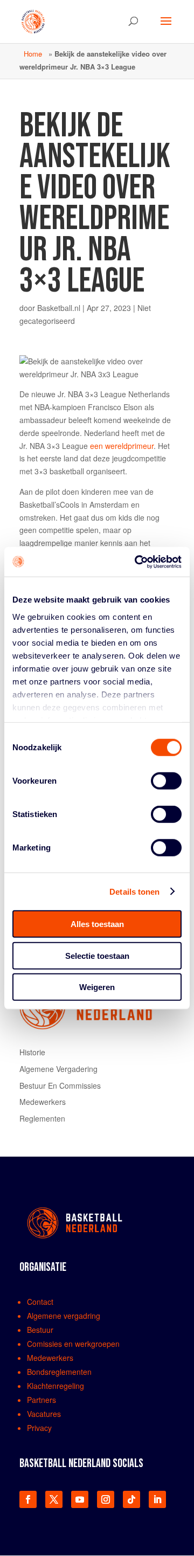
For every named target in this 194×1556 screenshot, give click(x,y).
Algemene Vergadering (58, 1068)
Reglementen (42, 1118)
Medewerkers (42, 1101)
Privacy (39, 1427)
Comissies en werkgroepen (73, 1343)
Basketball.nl (58, 307)
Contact (40, 1301)
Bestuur (40, 1329)
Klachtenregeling (55, 1385)
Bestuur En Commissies (60, 1085)
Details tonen (134, 891)
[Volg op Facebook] (28, 1499)
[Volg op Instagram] (105, 1499)
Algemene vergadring (63, 1315)
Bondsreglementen (59, 1371)
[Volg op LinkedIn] (157, 1499)
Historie (32, 1052)
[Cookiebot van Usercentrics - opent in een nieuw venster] (137, 562)
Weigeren (97, 987)
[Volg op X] (54, 1499)
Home (33, 54)
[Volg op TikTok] (131, 1499)
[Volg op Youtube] (79, 1499)
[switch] (166, 781)
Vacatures (44, 1413)
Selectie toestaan (97, 955)
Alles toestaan (97, 924)
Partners (41, 1399)
